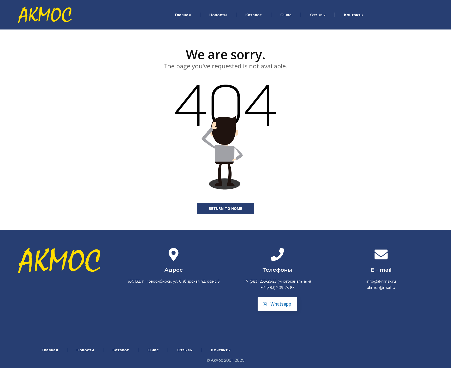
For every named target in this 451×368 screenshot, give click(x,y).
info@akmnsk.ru (381, 281)
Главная (183, 15)
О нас (286, 15)
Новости (218, 15)
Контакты (353, 15)
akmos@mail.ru (381, 287)
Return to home (225, 208)
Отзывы (317, 15)
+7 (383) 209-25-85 (277, 287)
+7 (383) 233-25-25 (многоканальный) (277, 281)
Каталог (253, 15)
